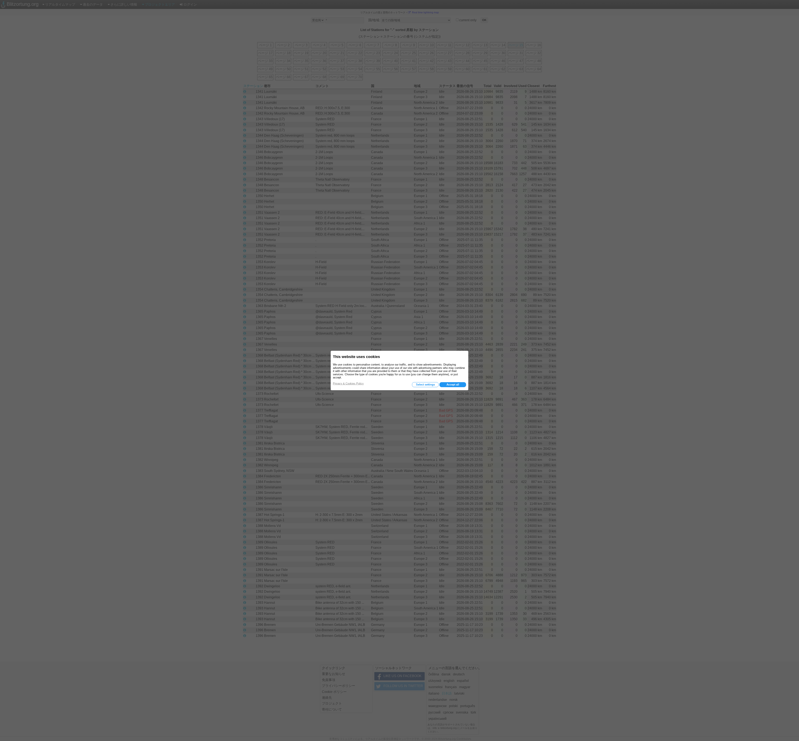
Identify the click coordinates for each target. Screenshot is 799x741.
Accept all (453, 384)
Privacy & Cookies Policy (348, 383)
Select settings (425, 384)
